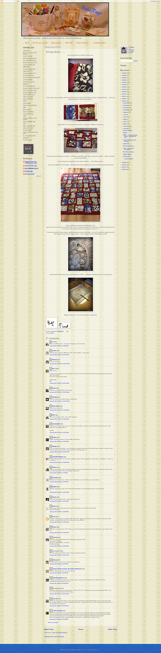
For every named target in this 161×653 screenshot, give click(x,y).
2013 (124, 162)
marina (55, 537)
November (126, 105)
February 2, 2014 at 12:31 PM (59, 619)
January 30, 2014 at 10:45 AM (60, 401)
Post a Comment (53, 622)
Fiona (132, 47)
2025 (124, 75)
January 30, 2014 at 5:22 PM (59, 532)
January (126, 128)
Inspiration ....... (127, 143)
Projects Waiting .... (83, 43)
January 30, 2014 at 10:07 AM (60, 363)
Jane (54, 516)
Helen (55, 437)
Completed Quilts (99, 43)
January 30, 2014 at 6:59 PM (59, 546)
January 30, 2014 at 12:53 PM (59, 462)
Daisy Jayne (55, 406)
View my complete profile (131, 51)
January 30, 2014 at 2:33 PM (59, 511)
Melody (54, 359)
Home (27, 43)
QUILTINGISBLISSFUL (32, 168)
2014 (124, 101)
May (124, 119)
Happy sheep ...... (128, 154)
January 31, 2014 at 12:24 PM (59, 605)
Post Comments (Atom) (60, 632)
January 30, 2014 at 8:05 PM (59, 555)
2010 (124, 169)
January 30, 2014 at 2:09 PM (59, 492)
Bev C (54, 368)
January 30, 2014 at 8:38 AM (59, 345)
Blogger (97, 649)
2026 (124, 73)
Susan (54, 350)
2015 (124, 98)
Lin (52, 341)
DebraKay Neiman (58, 577)
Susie (54, 497)
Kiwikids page (29, 171)
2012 (124, 164)
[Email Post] (67, 331)
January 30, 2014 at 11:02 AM (59, 410)
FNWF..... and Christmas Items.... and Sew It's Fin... (130, 136)
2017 (124, 94)
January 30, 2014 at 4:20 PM (59, 522)
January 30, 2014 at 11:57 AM (59, 432)
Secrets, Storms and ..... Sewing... (130, 140)
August (125, 112)
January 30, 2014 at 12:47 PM (59, 452)
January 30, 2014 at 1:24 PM (59, 481)
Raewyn (54, 446)
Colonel (85, 649)
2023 (124, 80)
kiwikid (54, 486)
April (125, 121)
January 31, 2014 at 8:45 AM (59, 583)
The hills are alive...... (129, 152)
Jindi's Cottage (57, 610)
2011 (124, 167)
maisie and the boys (31, 165)
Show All (39, 176)
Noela (54, 388)
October (126, 107)
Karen (54, 506)
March (125, 123)
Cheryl (55, 560)
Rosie (54, 527)
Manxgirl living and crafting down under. (31, 162)
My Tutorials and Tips (40, 43)
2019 (124, 89)
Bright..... (125, 132)
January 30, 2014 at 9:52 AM (59, 354)
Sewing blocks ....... (128, 130)
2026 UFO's (69, 43)
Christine (55, 477)
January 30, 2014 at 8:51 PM (59, 564)
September (126, 110)
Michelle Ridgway (58, 456)
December (126, 103)
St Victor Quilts (29, 174)
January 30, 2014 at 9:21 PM (59, 573)
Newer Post (48, 629)
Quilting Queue (56, 43)
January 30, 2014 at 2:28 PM (59, 501)
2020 (124, 87)
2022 (124, 82)
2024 (124, 77)
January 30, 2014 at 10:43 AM (59, 392)
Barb (53, 415)
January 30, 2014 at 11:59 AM (59, 441)
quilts (52, 333)
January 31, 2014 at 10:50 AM (59, 593)
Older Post (112, 629)
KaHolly (54, 397)
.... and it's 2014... (128, 158)
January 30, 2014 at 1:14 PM (59, 472)
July (124, 114)
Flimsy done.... (127, 156)
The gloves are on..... (129, 146)
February (126, 126)
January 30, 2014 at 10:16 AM (59, 383)
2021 (124, 84)
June (125, 116)
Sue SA (55, 598)
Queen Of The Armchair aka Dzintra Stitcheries (67, 568)
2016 (124, 96)
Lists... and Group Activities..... (128, 149)
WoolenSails (56, 423)
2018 (124, 91)
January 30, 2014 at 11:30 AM (59, 419)
